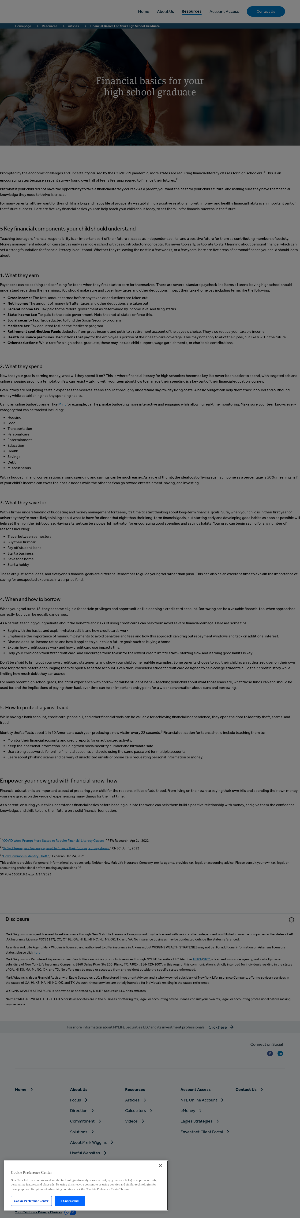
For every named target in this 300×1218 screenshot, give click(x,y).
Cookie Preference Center (31, 1201)
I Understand (70, 1201)
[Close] (160, 1165)
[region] (86, 1185)
